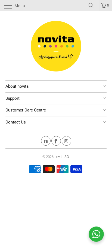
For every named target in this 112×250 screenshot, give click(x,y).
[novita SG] (56, 5)
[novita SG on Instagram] (66, 142)
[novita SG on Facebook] (56, 142)
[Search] (93, 5)
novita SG (61, 157)
